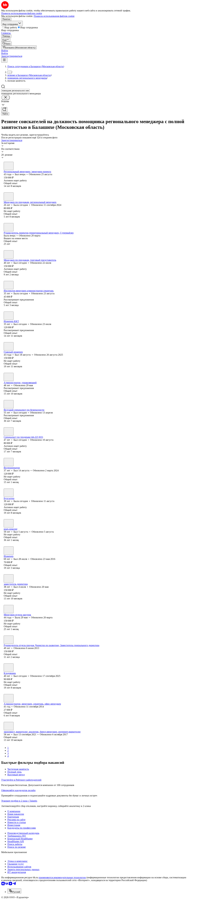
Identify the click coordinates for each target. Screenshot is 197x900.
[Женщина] (9, 196)
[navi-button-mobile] (4, 60)
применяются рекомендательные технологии (62, 877)
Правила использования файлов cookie (54, 16)
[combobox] (15, 90)
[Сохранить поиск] (4, 109)
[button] (4, 50)
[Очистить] (5, 97)
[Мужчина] (9, 166)
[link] (6, 43)
